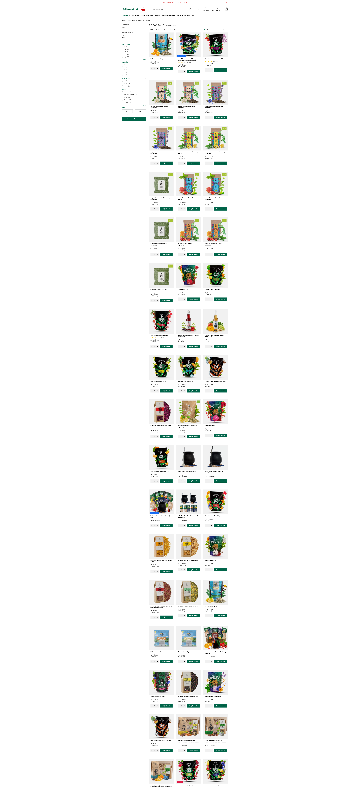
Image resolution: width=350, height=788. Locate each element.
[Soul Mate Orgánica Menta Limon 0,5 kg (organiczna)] (188, 411)
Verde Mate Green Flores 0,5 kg (212, 516)
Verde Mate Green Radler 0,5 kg (212, 289)
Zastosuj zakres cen (127, 115)
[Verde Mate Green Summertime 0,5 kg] (161, 457)
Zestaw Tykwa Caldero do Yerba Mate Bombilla (187, 472)
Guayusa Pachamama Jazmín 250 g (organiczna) (159, 107)
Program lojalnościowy (127, 32)
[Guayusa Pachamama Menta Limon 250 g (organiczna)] (188, 138)
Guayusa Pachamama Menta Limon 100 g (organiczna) (215, 152)
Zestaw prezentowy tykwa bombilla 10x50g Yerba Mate (215, 652)
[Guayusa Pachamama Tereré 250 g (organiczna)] (188, 184)
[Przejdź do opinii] (181, 63)
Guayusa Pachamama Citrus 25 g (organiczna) (158, 290)
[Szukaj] (190, 9)
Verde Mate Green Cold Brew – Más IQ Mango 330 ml (214, 336)
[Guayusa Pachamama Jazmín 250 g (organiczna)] (161, 92)
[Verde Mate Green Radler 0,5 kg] (215, 275)
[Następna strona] (226, 29)
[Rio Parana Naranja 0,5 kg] (161, 44)
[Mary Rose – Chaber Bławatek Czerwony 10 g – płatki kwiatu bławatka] (161, 592)
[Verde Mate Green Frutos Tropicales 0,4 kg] (161, 726)
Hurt (193, 15)
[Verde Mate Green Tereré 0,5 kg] (188, 367)
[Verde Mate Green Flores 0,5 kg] (215, 501)
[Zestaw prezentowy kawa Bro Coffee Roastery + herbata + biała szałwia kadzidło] (188, 726)
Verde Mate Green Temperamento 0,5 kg (214, 58)
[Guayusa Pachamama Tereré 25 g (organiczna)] (161, 229)
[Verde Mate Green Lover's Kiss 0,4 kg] (161, 321)
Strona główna (131, 20)
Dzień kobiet (125, 40)
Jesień (123, 37)
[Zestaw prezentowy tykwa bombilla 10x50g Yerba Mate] (215, 638)
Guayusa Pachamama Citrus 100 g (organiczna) (213, 244)
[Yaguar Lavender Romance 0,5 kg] (215, 682)
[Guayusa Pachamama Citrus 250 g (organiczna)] (188, 229)
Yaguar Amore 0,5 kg (183, 289)
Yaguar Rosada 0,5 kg (210, 425)
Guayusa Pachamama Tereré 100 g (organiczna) (213, 198)
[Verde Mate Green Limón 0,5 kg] (161, 367)
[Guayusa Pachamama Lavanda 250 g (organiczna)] (215, 92)
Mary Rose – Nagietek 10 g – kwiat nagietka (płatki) (161, 561)
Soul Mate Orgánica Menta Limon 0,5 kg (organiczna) (187, 426)
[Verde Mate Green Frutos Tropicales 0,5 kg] (215, 367)
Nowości (157, 15)
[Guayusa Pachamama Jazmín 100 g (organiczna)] (188, 92)
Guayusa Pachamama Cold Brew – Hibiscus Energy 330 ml (188, 336)
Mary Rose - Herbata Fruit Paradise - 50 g (188, 696)
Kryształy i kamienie (127, 30)
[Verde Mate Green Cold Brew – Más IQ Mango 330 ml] (215, 321)
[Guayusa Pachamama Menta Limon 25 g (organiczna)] (161, 184)
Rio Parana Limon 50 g (183, 652)
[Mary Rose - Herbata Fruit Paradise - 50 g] (188, 682)
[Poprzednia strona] (194, 29)
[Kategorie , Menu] (130, 16)
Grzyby (123, 35)
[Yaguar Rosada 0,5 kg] (215, 411)
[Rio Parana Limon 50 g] (188, 638)
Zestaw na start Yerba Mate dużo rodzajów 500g (160, 516)
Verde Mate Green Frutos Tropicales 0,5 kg (215, 381)
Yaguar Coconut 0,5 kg (210, 560)
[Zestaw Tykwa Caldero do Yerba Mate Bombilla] (188, 457)
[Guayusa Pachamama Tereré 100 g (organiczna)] (215, 184)
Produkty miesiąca (147, 15)
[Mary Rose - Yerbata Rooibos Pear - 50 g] (188, 592)
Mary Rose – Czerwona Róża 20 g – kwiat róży (160, 426)
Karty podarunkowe (168, 15)
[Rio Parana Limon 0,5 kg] (215, 592)
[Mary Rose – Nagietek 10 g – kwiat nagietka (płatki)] (161, 546)
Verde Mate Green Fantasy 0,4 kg (213, 785)
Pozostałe (125, 24)
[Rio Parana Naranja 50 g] (161, 638)
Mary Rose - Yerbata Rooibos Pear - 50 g (188, 606)
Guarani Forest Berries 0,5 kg (157, 696)
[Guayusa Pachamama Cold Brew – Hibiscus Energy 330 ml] (188, 321)
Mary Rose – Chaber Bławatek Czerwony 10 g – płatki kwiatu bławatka (161, 606)
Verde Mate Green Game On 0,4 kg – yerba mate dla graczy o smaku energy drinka (188, 59)
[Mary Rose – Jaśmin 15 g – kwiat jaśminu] (188, 546)
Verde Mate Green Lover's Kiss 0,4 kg (159, 335)
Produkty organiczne (183, 15)
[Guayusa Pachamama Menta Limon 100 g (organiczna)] (215, 138)
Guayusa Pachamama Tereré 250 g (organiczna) (186, 198)
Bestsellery (135, 15)
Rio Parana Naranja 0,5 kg (156, 58)
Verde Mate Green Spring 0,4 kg (185, 785)
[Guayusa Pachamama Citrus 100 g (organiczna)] (215, 229)
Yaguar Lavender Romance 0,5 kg (213, 696)
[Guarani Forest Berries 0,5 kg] (161, 682)
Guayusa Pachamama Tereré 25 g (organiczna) (158, 244)
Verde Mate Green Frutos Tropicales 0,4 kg (160, 740)
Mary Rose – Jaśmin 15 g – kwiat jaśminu (188, 560)
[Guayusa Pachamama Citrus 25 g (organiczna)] (161, 275)
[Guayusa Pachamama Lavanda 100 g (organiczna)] (161, 138)
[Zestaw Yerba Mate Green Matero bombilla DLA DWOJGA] (188, 501)
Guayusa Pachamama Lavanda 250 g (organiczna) (214, 107)
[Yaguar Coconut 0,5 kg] (215, 546)
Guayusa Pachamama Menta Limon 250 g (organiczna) (188, 152)
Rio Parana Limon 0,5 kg (211, 606)
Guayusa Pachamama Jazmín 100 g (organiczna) (186, 107)
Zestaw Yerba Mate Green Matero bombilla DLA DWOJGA (188, 516)
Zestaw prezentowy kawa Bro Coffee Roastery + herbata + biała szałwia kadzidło (188, 741)
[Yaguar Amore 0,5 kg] (188, 275)
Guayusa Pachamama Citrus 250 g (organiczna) (186, 244)
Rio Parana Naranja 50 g (156, 652)
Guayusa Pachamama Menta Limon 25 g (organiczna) (160, 198)
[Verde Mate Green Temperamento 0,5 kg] (215, 44)
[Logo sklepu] (134, 9)
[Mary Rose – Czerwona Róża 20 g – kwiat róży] (161, 411)
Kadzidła (124, 27)
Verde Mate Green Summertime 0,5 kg (159, 471)
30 (223, 29)
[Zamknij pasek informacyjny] (226, 2)
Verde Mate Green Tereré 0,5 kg (185, 381)
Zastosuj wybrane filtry (134, 119)
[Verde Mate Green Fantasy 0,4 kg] (215, 771)
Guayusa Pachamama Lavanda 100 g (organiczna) (159, 152)
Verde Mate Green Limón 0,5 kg (158, 381)
